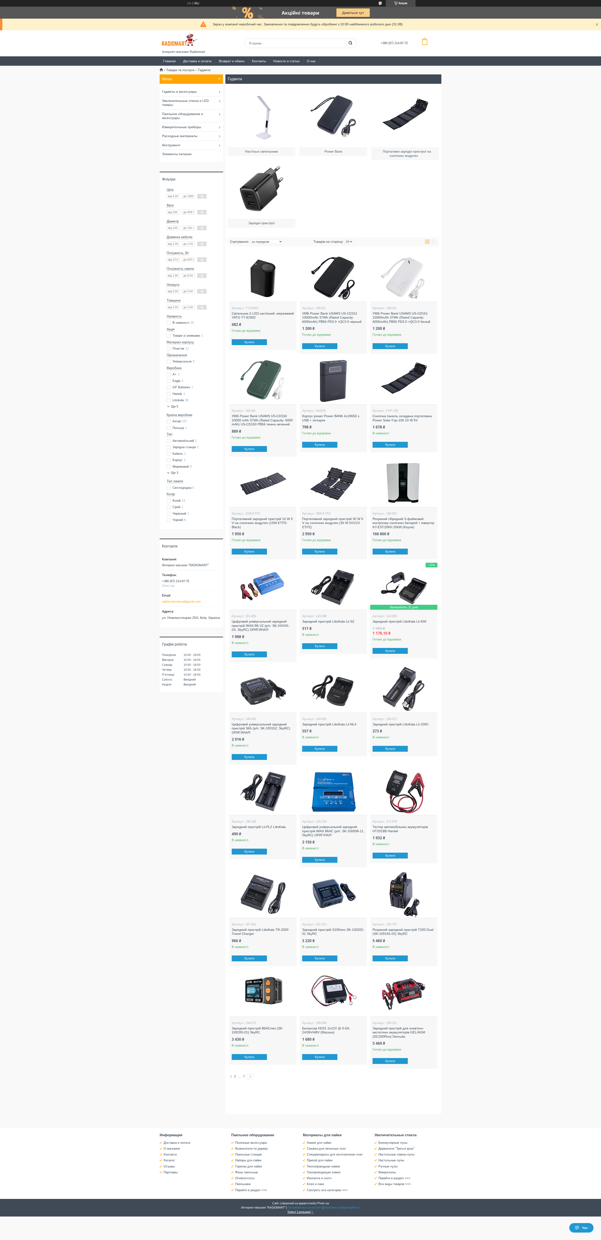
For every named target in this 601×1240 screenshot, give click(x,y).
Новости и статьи (286, 61)
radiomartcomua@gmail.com (181, 601)
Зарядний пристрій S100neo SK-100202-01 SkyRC (333, 932)
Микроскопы (387, 1172)
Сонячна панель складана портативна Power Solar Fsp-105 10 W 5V (402, 418)
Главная (169, 61)
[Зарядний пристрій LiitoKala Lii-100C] (403, 689)
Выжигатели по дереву (251, 1148)
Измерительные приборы (181, 127)
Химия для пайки (319, 1142)
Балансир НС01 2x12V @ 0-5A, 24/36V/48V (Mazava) (326, 1030)
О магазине (172, 1148)
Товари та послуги (180, 70)
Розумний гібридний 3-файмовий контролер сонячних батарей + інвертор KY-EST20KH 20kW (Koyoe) (403, 523)
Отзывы (169, 1166)
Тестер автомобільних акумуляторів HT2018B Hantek (400, 829)
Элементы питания (177, 154)
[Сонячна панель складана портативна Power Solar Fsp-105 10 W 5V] (403, 380)
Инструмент (171, 145)
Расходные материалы (179, 136)
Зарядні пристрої (261, 223)
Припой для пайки (319, 1160)
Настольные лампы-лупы (396, 1154)
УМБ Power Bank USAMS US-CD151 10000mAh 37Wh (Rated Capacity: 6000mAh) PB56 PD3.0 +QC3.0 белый (401, 317)
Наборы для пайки (248, 1160)
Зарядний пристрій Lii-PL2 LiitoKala (259, 827)
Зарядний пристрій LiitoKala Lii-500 (399, 621)
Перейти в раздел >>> (251, 1190)
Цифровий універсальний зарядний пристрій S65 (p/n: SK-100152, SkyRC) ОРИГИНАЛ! (261, 728)
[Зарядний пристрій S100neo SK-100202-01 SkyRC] (333, 894)
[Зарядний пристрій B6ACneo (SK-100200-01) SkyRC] (262, 993)
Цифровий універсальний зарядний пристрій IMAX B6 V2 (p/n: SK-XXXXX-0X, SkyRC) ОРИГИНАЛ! (260, 626)
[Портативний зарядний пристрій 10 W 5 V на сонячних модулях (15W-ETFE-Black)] (262, 483)
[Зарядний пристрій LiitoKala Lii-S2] (333, 586)
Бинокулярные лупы (392, 1142)
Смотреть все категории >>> (327, 1190)
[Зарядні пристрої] (261, 188)
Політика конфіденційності (342, 1207)
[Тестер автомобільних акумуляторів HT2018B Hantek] (403, 791)
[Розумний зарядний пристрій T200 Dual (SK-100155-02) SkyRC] (403, 894)
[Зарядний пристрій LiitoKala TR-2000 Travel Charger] (262, 894)
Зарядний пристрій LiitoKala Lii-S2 (328, 621)
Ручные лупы (387, 1166)
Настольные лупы (391, 1160)
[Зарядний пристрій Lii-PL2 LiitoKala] (262, 791)
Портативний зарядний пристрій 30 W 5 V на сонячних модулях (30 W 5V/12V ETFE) (332, 523)
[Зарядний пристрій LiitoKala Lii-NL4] (333, 689)
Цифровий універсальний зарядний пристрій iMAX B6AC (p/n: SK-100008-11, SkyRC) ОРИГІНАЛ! (333, 831)
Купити (249, 342)
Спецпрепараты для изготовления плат (335, 1154)
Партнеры (170, 1172)
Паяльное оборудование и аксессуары (182, 116)
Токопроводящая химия (323, 1172)
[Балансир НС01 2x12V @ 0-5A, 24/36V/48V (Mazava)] (333, 993)
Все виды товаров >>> (394, 1184)
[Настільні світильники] (261, 116)
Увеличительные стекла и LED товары (185, 103)
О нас (311, 61)
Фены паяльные (246, 1172)
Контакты (259, 61)
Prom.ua (323, 1203)
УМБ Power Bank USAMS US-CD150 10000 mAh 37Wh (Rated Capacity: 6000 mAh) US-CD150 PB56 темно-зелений (262, 420)
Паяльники (242, 1184)
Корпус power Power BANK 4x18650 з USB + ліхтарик (330, 418)
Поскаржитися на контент (305, 1207)
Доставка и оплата (197, 61)
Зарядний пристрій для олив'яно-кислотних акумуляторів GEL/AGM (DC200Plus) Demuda (399, 1032)
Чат (585, 1228)
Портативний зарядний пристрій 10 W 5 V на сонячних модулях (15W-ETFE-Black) (262, 523)
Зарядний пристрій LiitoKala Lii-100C (401, 724)
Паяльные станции (248, 1154)
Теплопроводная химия (323, 1166)
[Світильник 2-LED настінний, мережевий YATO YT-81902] (262, 278)
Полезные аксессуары (251, 1142)
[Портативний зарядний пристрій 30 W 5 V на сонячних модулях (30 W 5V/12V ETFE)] (333, 483)
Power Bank (333, 151)
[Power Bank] (333, 116)
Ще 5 (174, 406)
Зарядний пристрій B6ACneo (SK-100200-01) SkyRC (257, 1030)
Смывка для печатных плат (326, 1148)
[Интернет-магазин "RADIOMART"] (179, 40)
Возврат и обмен (232, 61)
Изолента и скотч (319, 1178)
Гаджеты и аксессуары (179, 91)
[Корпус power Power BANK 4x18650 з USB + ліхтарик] (333, 380)
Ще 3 (174, 472)
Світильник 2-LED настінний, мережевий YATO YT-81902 (263, 316)
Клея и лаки (315, 1184)
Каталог (169, 1160)
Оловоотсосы (244, 1178)
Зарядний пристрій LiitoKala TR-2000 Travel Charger (260, 932)
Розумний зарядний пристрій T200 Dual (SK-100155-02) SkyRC (403, 932)
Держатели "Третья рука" (396, 1148)
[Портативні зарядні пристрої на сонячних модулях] (405, 116)
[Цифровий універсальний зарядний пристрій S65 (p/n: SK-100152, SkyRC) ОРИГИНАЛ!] (262, 689)
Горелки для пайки (248, 1166)
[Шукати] (350, 43)
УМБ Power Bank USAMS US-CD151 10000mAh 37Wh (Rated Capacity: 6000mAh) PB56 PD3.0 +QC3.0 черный (332, 317)
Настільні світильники (261, 151)
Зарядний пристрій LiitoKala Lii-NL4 (329, 724)
